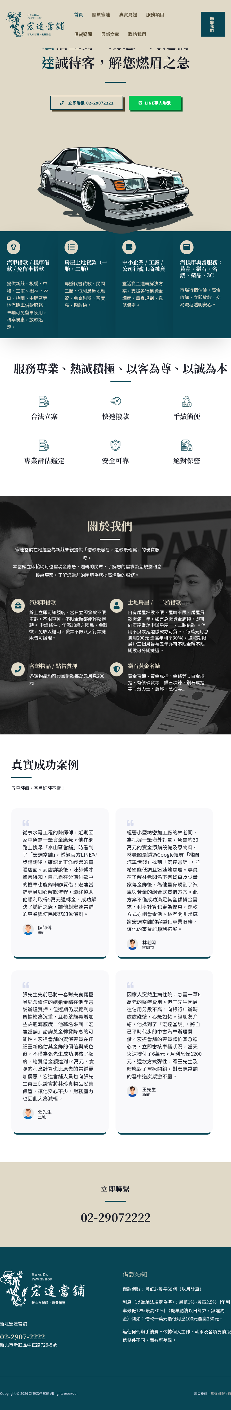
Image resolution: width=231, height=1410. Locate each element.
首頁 (78, 14)
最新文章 (110, 34)
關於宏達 (101, 14)
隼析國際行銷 (221, 1393)
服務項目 (155, 14)
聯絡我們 (137, 34)
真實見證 (128, 14)
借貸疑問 (83, 34)
